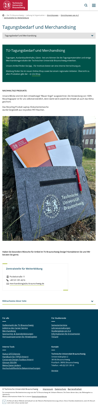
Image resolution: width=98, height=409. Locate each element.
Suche (86, 5)
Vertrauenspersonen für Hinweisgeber (19, 336)
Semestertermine (59, 325)
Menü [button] (94, 5)
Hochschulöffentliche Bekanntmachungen (21, 368)
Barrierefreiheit (75, 389)
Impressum (48, 389)
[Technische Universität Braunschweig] (14, 5)
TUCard (54, 336)
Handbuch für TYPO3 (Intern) (15, 356)
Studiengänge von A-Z (61, 331)
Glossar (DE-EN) (9, 362)
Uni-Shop (36, 74)
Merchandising (9, 331)
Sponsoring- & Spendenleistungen (17, 333)
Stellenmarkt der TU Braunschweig (18, 325)
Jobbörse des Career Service (15, 328)
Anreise (54, 370)
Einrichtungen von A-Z (70, 15)
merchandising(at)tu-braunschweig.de (27, 283)
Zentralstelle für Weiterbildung (16, 18)
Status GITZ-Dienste (11, 354)
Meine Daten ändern (11, 365)
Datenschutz (60, 389)
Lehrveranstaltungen (60, 328)
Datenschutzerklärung (39, 396)
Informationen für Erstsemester (65, 333)
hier (30, 66)
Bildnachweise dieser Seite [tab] (14, 301)
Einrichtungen (52, 15)
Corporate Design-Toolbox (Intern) (17, 359)
